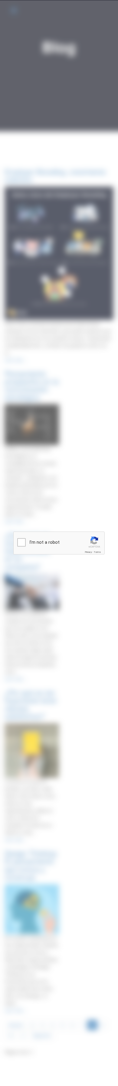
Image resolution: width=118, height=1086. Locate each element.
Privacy (88, 552)
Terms (97, 552)
